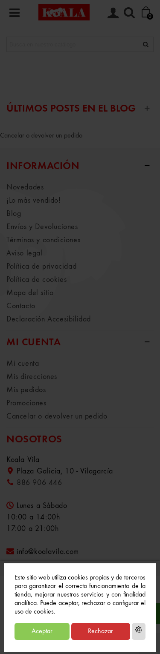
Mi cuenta (22, 363)
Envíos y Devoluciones (42, 227)
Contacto (20, 306)
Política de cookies (36, 280)
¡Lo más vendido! (33, 200)
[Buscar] (129, 12)
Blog (13, 214)
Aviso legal (24, 253)
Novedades (25, 187)
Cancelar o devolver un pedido (41, 135)
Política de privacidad (41, 266)
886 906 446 (39, 483)
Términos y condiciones (43, 240)
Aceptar (42, 631)
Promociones (26, 403)
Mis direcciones (31, 377)
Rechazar (100, 631)
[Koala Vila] (64, 12)
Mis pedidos (26, 390)
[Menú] (14, 12)
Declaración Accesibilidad (48, 319)
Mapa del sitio (29, 293)
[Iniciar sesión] (113, 12)
